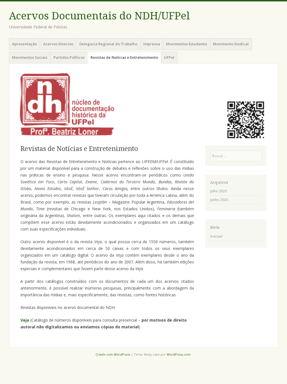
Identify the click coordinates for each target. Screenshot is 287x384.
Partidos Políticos (69, 57)
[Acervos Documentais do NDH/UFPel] (143, 103)
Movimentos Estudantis (186, 43)
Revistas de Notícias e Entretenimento (124, 57)
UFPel (169, 57)
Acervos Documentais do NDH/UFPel (99, 16)
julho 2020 (218, 191)
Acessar (216, 236)
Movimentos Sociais (29, 57)
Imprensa (151, 43)
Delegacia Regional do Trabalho (108, 43)
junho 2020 (219, 199)
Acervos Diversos (58, 43)
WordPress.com (179, 354)
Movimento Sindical (231, 43)
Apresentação (24, 43)
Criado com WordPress (113, 354)
